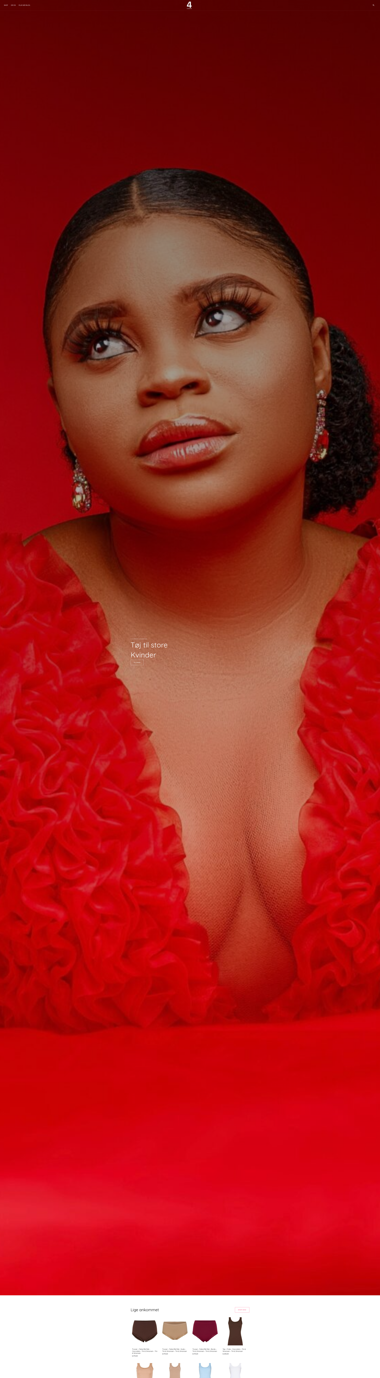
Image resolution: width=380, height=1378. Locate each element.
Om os (13, 5)
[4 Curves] (189, 5)
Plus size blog (24, 5)
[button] (373, 5)
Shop (6, 5)
